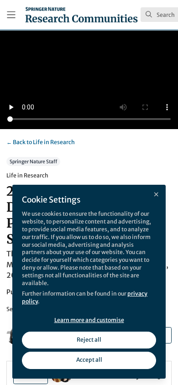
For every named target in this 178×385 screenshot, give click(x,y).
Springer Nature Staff (33, 161)
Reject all (89, 339)
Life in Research (40, 142)
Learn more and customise (89, 320)
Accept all (89, 359)
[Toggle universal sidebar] (11, 15)
